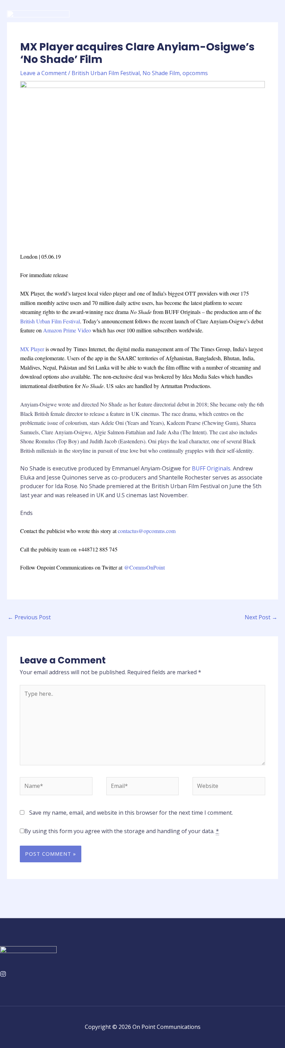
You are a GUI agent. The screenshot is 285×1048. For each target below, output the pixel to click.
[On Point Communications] (38, 17)
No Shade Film (161, 73)
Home (119, 18)
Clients (206, 18)
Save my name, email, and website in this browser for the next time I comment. (131, 812)
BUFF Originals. (211, 468)
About (146, 18)
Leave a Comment (43, 73)
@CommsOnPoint (144, 567)
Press (234, 18)
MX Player (32, 349)
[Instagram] (3, 974)
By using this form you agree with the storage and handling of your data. (121, 831)
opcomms (195, 73)
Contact (262, 18)
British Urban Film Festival (106, 73)
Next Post (261, 617)
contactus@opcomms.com (147, 530)
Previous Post (29, 617)
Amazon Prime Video (67, 330)
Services (176, 18)
